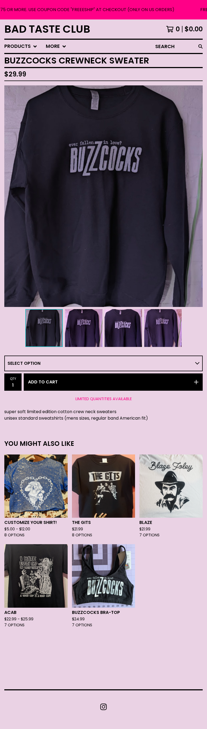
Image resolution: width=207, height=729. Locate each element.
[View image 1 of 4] (44, 328)
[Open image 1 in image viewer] (103, 196)
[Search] (200, 46)
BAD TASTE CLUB (47, 29)
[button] (103, 9)
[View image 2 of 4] (83, 328)
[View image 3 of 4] (123, 328)
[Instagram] (103, 707)
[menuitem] (20, 46)
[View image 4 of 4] (163, 328)
